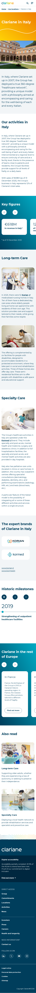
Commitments (8, 898)
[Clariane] (8, 3)
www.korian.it (8, 568)
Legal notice (6, 968)
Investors (6, 920)
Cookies (5, 976)
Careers (5, 929)
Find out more (13, 710)
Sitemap (5, 980)
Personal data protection (11, 972)
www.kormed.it (8, 571)
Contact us (6, 944)
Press (4, 925)
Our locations (13, 9)
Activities (6, 907)
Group (4, 894)
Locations (6, 903)
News (4, 912)
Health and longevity (11, 933)
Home (4, 9)
